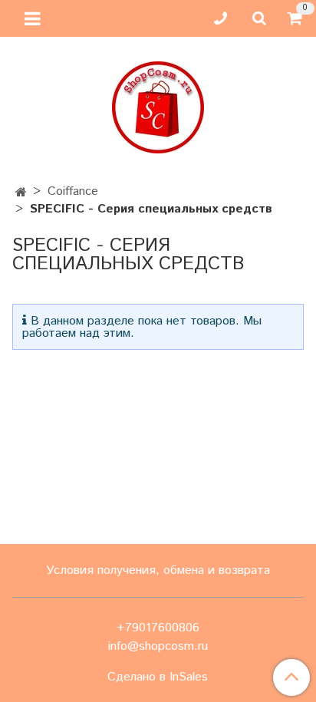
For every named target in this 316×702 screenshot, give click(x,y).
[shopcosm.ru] (158, 104)
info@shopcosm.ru (158, 646)
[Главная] (21, 193)
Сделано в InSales (157, 677)
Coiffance (73, 191)
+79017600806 (158, 628)
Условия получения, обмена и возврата (158, 570)
